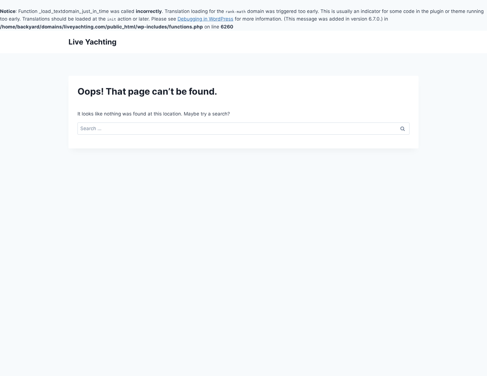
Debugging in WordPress (205, 19)
